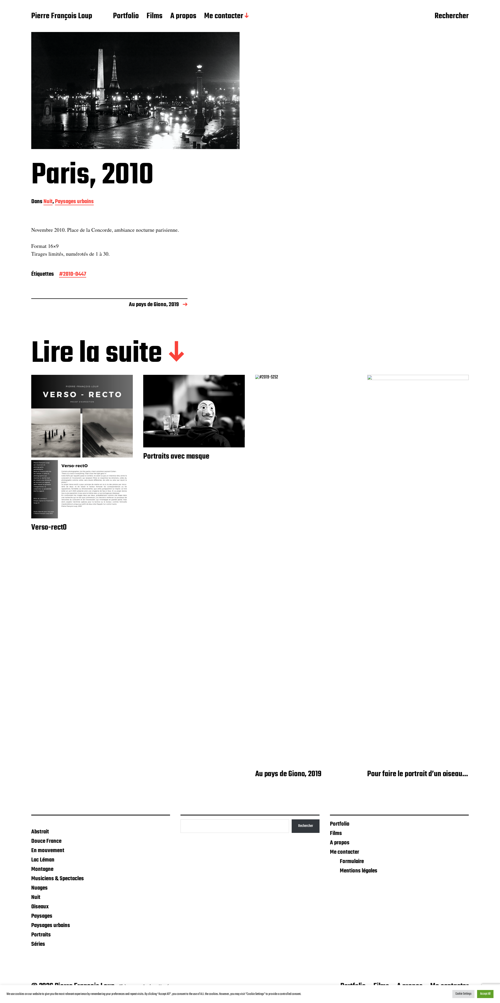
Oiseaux (40, 906)
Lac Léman (42, 860)
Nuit (48, 202)
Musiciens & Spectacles (57, 878)
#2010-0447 (72, 274)
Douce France (46, 841)
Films (154, 16)
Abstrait (40, 831)
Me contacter (223, 16)
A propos (183, 16)
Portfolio (126, 16)
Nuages (39, 888)
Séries (38, 944)
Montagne (42, 869)
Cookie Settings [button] (463, 994)
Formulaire (352, 861)
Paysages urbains (74, 202)
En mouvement (47, 850)
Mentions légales (358, 870)
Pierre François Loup (61, 16)
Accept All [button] (485, 994)
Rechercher (452, 16)
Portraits (41, 934)
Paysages (41, 916)
